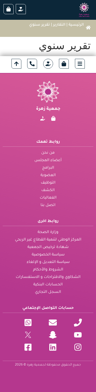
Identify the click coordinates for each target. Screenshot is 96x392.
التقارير (59, 25)
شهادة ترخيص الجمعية (48, 247)
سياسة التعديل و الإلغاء (48, 262)
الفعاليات (48, 198)
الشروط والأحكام (48, 270)
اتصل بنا (48, 205)
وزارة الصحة (48, 232)
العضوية (48, 175)
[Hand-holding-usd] (42, 118)
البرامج (48, 168)
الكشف (48, 190)
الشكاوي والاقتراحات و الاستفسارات (48, 277)
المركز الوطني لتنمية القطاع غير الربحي (48, 240)
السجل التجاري (48, 292)
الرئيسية (76, 25)
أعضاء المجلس (48, 160)
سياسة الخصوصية (48, 255)
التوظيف (48, 183)
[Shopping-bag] (53, 118)
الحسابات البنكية (48, 285)
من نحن (48, 153)
